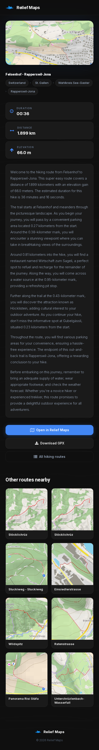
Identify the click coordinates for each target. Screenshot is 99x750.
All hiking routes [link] (52, 457)
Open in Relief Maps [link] (52, 430)
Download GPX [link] (52, 443)
